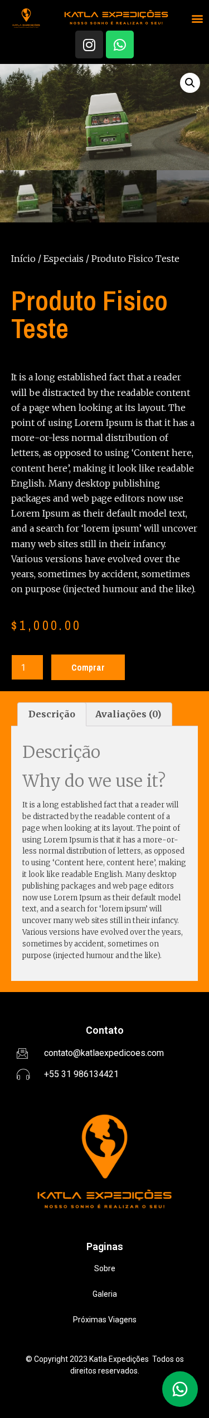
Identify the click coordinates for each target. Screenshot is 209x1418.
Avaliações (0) (128, 714)
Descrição (51, 714)
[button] (197, 18)
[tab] (51, 714)
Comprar (88, 667)
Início (23, 258)
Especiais (63, 258)
